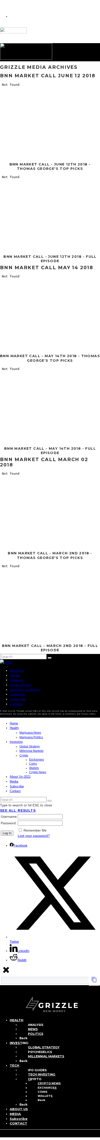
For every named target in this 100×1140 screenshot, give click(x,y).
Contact (16, 704)
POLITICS (35, 1034)
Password (8, 823)
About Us (17, 670)
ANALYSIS (35, 1025)
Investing (16, 742)
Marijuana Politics (31, 737)
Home (14, 723)
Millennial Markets (31, 751)
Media (15, 675)
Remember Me (35, 830)
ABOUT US (19, 1109)
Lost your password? (34, 836)
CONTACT (18, 1123)
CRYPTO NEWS (49, 1083)
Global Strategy (29, 746)
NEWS (33, 1029)
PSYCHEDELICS (40, 1052)
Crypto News (37, 772)
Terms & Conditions (25, 690)
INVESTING (19, 1043)
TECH (14, 1065)
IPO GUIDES (37, 1070)
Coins (33, 763)
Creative (16, 680)
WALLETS (45, 1096)
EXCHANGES (47, 1087)
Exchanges (36, 759)
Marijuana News (30, 732)
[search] (49, 658)
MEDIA (15, 1114)
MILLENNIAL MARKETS (46, 1056)
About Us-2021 (20, 776)
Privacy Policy (20, 685)
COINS (42, 1091)
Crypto (23, 755)
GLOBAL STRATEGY (43, 1047)
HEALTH (16, 1020)
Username (9, 816)
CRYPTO (35, 1079)
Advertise (17, 694)
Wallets (34, 768)
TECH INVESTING (41, 1074)
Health (14, 728)
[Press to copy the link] (94, 981)
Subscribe (18, 699)
